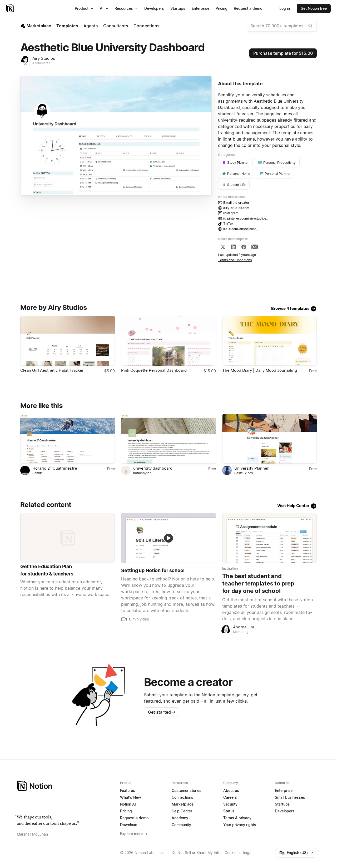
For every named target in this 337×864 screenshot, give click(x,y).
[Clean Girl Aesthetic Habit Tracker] (67, 341)
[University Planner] (269, 439)
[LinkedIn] (233, 247)
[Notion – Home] (10, 8)
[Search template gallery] (310, 25)
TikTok (228, 224)
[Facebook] (244, 247)
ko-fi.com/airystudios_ (240, 229)
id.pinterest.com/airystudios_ (245, 218)
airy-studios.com (236, 208)
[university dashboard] (168, 439)
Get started (162, 712)
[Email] (255, 247)
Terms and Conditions (235, 260)
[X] (222, 247)
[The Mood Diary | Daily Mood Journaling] (269, 341)
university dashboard (152, 468)
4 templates (41, 63)
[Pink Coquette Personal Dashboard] (168, 341)
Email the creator (236, 203)
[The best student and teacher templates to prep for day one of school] (269, 538)
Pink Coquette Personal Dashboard (154, 370)
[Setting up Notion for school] (168, 538)
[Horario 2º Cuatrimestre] (67, 439)
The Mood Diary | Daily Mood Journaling (259, 370)
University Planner (251, 468)
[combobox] (282, 26)
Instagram (231, 213)
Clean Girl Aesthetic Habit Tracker (52, 370)
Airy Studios (43, 58)
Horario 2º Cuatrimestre (54, 468)
